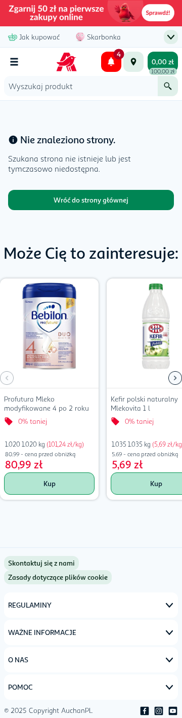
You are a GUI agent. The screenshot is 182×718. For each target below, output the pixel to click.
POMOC (20, 687)
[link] (58, 577)
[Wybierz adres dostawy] (133, 62)
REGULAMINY (30, 605)
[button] (175, 378)
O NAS (18, 659)
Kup (49, 483)
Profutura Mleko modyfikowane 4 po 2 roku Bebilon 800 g (46, 404)
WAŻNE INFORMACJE (42, 632)
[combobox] (81, 86)
